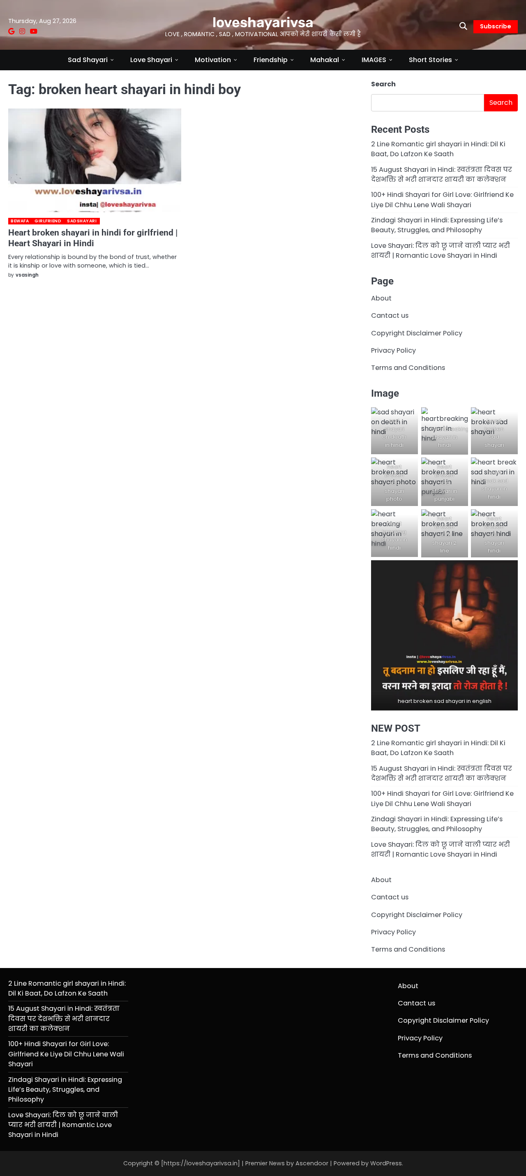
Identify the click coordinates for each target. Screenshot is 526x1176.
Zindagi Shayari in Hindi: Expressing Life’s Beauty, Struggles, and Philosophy (437, 225)
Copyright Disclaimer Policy (416, 333)
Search (383, 84)
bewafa (20, 221)
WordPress (386, 1163)
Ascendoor (311, 1163)
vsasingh (27, 275)
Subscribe (495, 26)
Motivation (213, 60)
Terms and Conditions (408, 367)
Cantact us (389, 315)
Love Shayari (151, 60)
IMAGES (374, 60)
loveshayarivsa (263, 22)
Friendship (271, 60)
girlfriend (48, 221)
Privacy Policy (393, 350)
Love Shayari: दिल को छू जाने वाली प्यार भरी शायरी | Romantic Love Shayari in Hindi (440, 250)
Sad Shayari (88, 60)
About (381, 298)
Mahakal (324, 60)
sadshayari (82, 221)
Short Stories (430, 60)
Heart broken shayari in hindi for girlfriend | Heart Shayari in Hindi (93, 238)
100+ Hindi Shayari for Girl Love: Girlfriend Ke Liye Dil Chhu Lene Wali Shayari (442, 199)
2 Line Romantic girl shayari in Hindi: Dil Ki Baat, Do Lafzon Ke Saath (438, 149)
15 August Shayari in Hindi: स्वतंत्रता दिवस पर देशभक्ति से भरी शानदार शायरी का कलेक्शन (441, 174)
